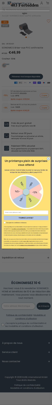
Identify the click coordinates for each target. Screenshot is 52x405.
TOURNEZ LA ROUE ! (26, 218)
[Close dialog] (48, 158)
